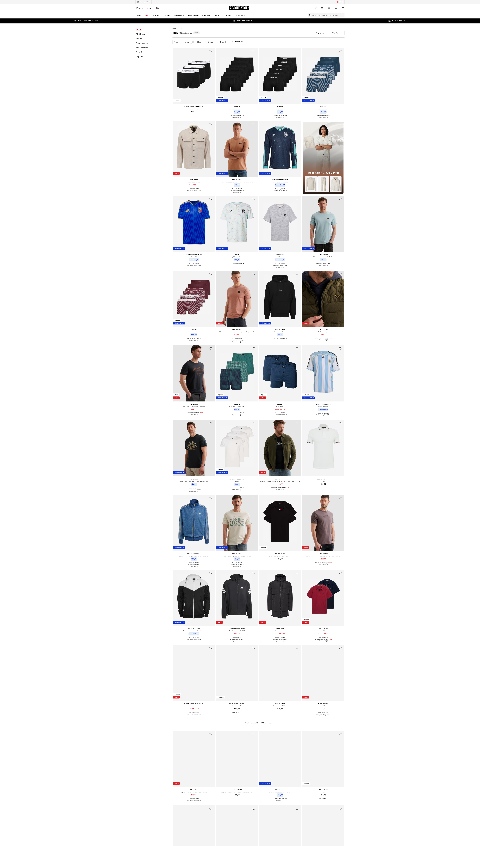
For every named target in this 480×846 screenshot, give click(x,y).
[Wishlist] (336, 7)
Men (149, 8)
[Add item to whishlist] (210, 51)
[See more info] (194, 115)
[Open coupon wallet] (315, 7)
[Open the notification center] (329, 8)
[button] (322, 33)
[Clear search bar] (342, 15)
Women (139, 8)
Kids (157, 8)
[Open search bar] (309, 15)
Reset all (239, 41)
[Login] (322, 7)
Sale (187, 42)
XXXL (180, 29)
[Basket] (343, 7)
